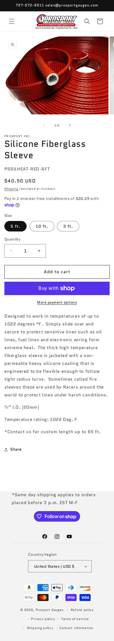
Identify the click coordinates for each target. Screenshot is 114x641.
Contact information (76, 628)
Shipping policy (40, 628)
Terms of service (75, 618)
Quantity (12, 239)
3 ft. (68, 226)
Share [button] (16, 449)
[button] (11, 21)
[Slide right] (69, 125)
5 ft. (15, 226)
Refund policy (82, 609)
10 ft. (42, 226)
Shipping (11, 189)
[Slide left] (44, 125)
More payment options (57, 302)
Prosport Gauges (50, 609)
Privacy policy (43, 618)
